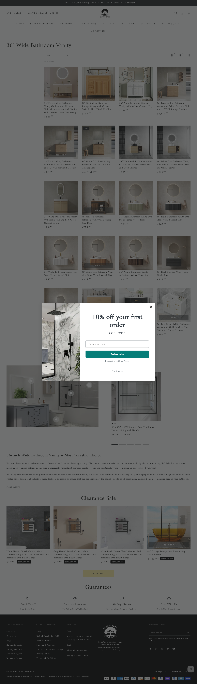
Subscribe (117, 354)
